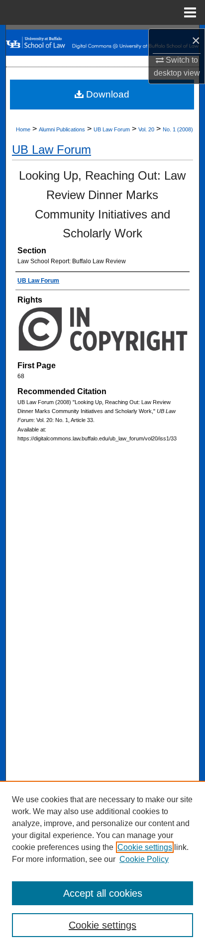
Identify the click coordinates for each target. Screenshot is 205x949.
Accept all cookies (102, 893)
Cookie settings (144, 847)
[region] (102, 865)
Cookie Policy (144, 859)
